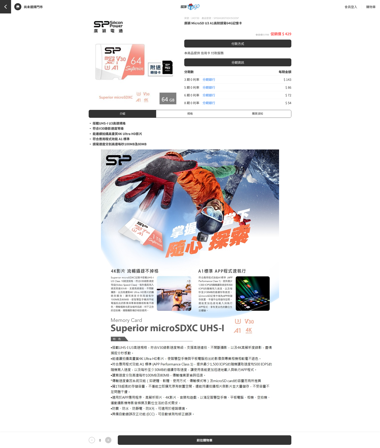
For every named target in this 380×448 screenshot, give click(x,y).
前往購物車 (204, 440)
